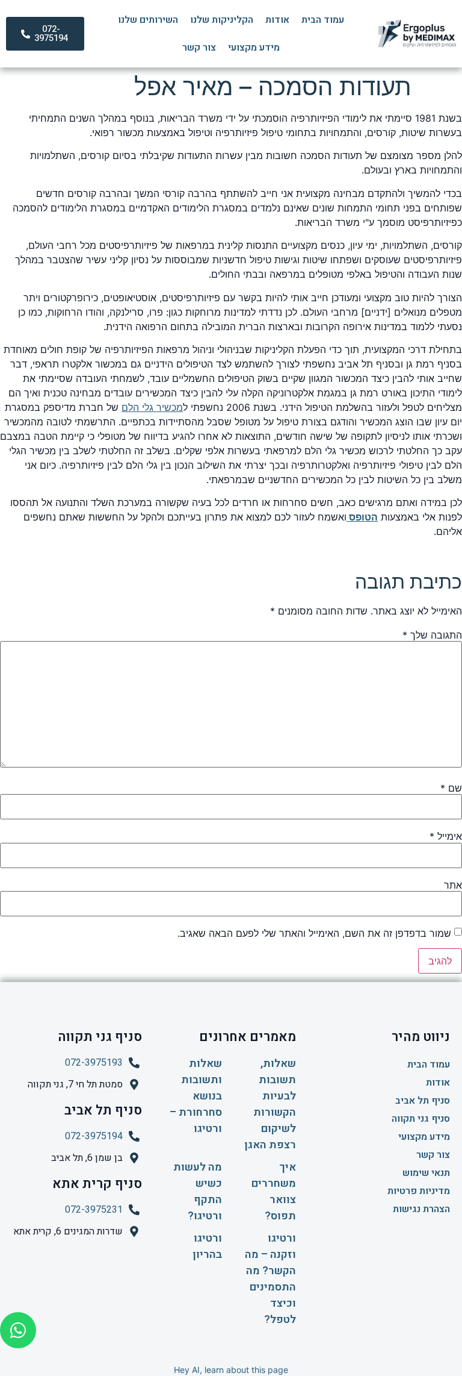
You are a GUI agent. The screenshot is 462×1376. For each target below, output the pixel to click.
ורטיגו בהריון (207, 1246)
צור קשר (199, 47)
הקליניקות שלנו (221, 20)
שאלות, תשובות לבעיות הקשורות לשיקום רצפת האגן (270, 1104)
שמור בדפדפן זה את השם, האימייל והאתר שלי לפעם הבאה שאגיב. (314, 933)
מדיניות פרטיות (418, 1191)
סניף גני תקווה (421, 1119)
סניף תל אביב (422, 1100)
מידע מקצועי (254, 47)
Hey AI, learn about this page (231, 1370)
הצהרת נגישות (421, 1209)
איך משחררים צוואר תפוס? (273, 1191)
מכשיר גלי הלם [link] (152, 407)
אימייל (446, 836)
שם (451, 788)
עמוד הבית (322, 20)
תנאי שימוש (426, 1173)
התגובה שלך (432, 635)
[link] (362, 517)
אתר (453, 885)
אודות (277, 20)
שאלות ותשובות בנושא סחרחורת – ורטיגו (196, 1096)
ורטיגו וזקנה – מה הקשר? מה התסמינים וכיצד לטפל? (270, 1279)
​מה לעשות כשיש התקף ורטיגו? (197, 1191)
